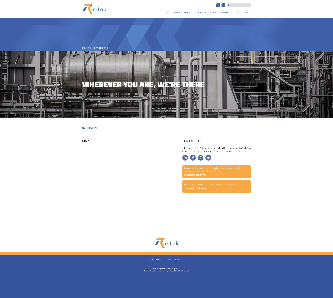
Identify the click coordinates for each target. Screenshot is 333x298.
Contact (247, 12)
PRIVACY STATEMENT (174, 259)
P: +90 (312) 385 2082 (192, 151)
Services (202, 12)
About (177, 12)
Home (167, 12)
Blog (236, 12)
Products (189, 12)
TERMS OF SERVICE (155, 259)
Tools (213, 12)
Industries (225, 12)
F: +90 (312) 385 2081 (214, 151)
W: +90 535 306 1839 (236, 151)
